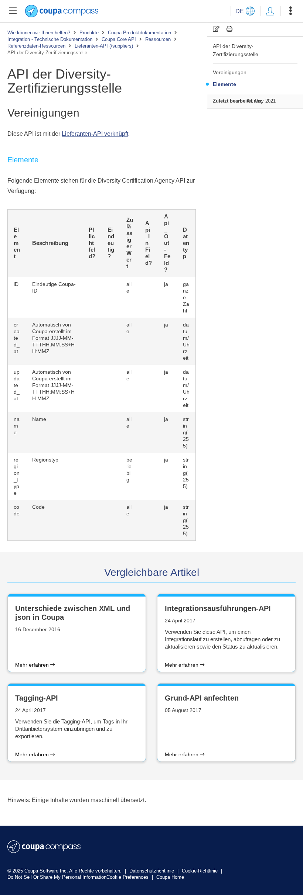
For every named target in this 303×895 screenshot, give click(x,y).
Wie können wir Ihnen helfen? (38, 32)
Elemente (224, 84)
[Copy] (216, 29)
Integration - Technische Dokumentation (49, 39)
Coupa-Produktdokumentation (139, 32)
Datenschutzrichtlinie (152, 871)
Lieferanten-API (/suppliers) (104, 46)
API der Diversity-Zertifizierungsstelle (235, 50)
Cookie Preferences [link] (127, 877)
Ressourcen (158, 39)
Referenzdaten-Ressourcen (36, 46)
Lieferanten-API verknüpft (95, 134)
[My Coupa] (270, 11)
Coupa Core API (119, 39)
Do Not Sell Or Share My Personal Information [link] (56, 877)
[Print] (229, 29)
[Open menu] (290, 11)
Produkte (89, 32)
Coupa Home (170, 877)
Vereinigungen (229, 72)
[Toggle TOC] (12, 11)
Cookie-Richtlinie (200, 871)
